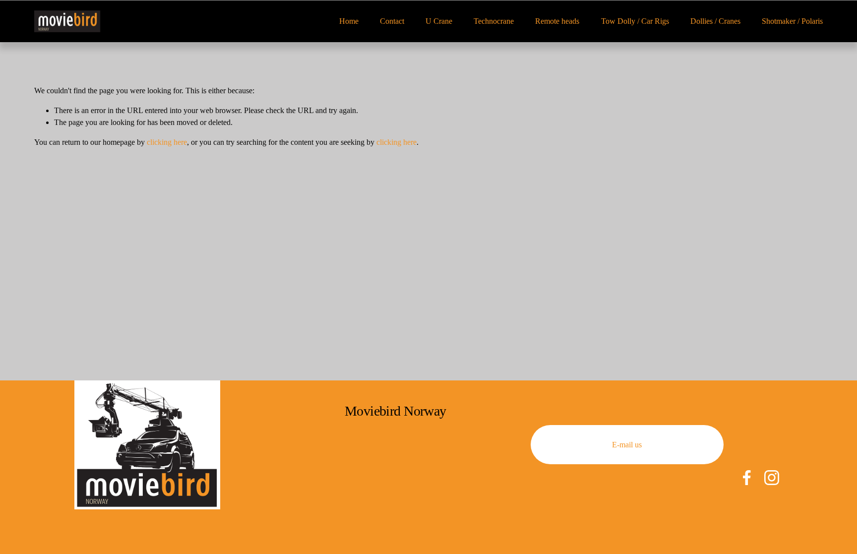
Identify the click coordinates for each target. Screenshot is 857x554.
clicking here (167, 142)
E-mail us (627, 444)
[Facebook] (747, 478)
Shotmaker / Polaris (792, 21)
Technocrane (494, 21)
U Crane (439, 21)
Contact (392, 21)
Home (349, 21)
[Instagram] (772, 478)
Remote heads (557, 21)
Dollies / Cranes (715, 21)
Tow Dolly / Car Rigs (635, 21)
